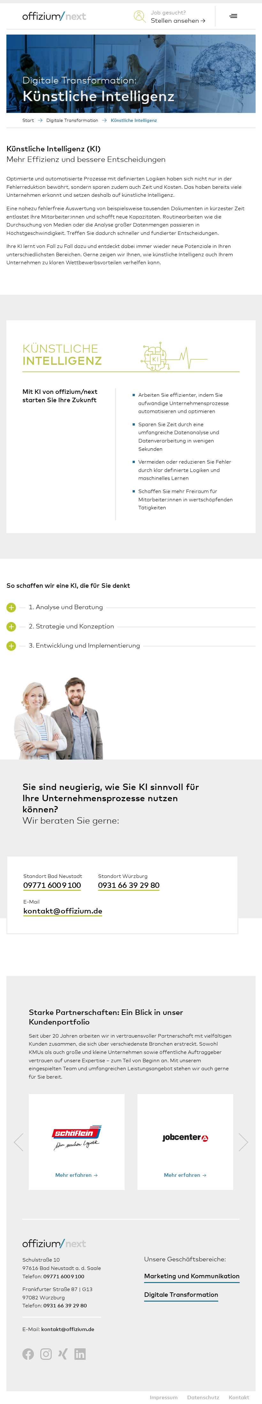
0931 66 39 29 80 (128, 885)
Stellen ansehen (176, 21)
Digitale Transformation (72, 120)
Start (28, 120)
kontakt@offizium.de (62, 911)
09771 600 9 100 (52, 885)
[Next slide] (243, 1142)
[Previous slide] (18, 1142)
